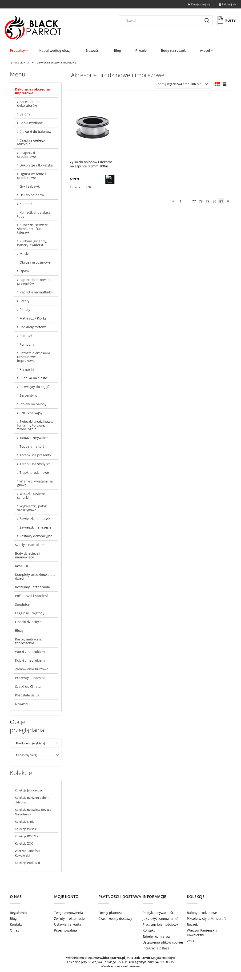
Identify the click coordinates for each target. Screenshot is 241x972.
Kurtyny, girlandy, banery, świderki (32, 243)
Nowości (21, 704)
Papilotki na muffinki (36, 292)
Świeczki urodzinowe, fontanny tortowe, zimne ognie (35, 425)
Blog (13, 918)
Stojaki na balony (33, 404)
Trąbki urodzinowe (34, 472)
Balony (25, 114)
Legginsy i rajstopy (29, 613)
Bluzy (19, 630)
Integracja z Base (156, 948)
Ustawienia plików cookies (163, 942)
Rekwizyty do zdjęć (34, 386)
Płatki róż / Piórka (33, 318)
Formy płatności (110, 912)
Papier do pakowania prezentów (34, 281)
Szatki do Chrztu (28, 686)
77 (194, 201)
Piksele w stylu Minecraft (206, 918)
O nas (14, 930)
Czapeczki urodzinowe (26, 154)
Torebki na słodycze (35, 464)
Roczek (192, 924)
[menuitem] (21, 50)
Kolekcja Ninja (24, 821)
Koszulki (21, 566)
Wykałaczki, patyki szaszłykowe (32, 508)
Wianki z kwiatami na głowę (35, 483)
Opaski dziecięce (28, 622)
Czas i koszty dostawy (115, 918)
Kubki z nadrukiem (30, 660)
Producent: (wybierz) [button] (30, 743)
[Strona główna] (33, 28)
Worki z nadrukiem (30, 651)
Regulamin (18, 912)
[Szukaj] (207, 20)
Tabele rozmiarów (156, 936)
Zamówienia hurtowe (31, 669)
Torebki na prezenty (35, 455)
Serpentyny (28, 395)
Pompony (27, 344)
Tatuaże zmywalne (34, 437)
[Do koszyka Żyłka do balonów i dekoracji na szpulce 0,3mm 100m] (110, 179)
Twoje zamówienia (68, 912)
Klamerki (26, 204)
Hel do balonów (32, 195)
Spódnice (22, 604)
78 (201, 201)
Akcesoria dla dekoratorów (28, 103)
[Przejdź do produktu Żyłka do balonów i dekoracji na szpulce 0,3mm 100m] (92, 127)
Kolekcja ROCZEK (26, 836)
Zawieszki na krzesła (36, 527)
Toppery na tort (32, 446)
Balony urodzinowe (202, 912)
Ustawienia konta (67, 924)
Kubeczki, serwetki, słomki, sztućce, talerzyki (33, 229)
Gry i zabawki (30, 186)
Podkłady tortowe (33, 327)
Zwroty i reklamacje (69, 918)
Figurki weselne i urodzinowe (31, 176)
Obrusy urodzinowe (35, 262)
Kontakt (16, 924)
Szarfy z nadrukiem (30, 544)
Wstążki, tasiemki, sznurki (32, 495)
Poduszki (26, 335)
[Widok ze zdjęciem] (217, 84)
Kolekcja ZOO (24, 843)
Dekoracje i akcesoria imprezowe (32, 91)
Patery (24, 301)
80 (214, 201)
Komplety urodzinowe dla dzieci (35, 576)
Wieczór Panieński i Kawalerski (202, 932)
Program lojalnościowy (160, 924)
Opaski (25, 271)
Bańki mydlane (31, 123)
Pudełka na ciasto (33, 378)
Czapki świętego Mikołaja (31, 142)
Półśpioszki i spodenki (32, 595)
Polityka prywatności (159, 912)
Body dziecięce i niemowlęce (27, 555)
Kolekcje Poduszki (27, 863)
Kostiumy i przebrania (32, 587)
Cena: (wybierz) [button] (26, 755)
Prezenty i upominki (30, 678)
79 (207, 201)
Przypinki (27, 369)
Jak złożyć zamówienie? (161, 918)
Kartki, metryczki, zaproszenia (28, 641)
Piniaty (25, 309)
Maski (24, 253)
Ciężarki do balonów (35, 131)
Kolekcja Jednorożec (29, 790)
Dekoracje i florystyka (36, 165)
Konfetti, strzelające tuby (34, 214)
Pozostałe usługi (27, 695)
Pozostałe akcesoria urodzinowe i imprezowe (33, 357)
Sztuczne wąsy (31, 413)
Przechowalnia (65, 930)
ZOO (190, 941)
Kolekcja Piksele (26, 829)
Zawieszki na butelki (35, 518)
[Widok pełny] (224, 84)
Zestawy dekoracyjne (36, 536)
